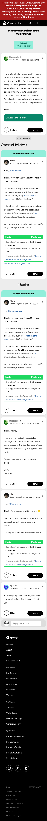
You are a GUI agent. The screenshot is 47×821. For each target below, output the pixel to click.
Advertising (11, 684)
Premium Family (13, 747)
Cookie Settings (12, 799)
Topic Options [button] (22, 138)
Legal (8, 787)
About (9, 649)
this (35, 213)
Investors (10, 689)
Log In (36, 23)
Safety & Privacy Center (14, 791)
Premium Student (14, 752)
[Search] (30, 23)
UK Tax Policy (10, 812)
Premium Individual (15, 736)
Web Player (11, 712)
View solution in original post (17, 263)
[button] (42, 58)
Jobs (8, 655)
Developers (11, 678)
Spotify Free (11, 758)
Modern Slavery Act (12, 808)
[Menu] (42, 23)
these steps (30, 14)
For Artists (11, 673)
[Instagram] (9, 768)
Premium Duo (12, 741)
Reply (35, 130)
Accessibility (20, 804)
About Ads (9, 804)
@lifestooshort (15, 170)
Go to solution (24, 45)
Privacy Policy (10, 795)
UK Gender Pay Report (13, 816)
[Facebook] (26, 768)
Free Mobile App (14, 718)
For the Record (13, 660)
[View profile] (6, 58)
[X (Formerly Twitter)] (18, 768)
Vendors (10, 695)
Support (10, 707)
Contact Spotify (13, 723)
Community (14, 23)
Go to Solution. (20, 117)
